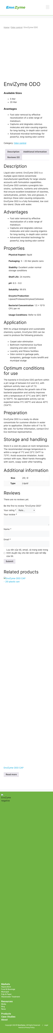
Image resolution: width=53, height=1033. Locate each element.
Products (6, 1013)
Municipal (5, 992)
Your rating (10, 510)
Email (7, 539)
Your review (10, 514)
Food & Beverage (8, 989)
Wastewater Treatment (10, 997)
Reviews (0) (13, 157)
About (4, 1019)
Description (13, 151)
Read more (11, 774)
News (3, 1009)
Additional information (35, 151)
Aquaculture (6, 987)
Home (6, 27)
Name (7, 529)
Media (3, 1004)
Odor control (16, 27)
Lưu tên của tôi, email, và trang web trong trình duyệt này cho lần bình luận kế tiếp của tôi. (27, 553)
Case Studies (8, 1016)
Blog (3, 1006)
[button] (47, 7)
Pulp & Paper (6, 994)
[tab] (13, 152)
